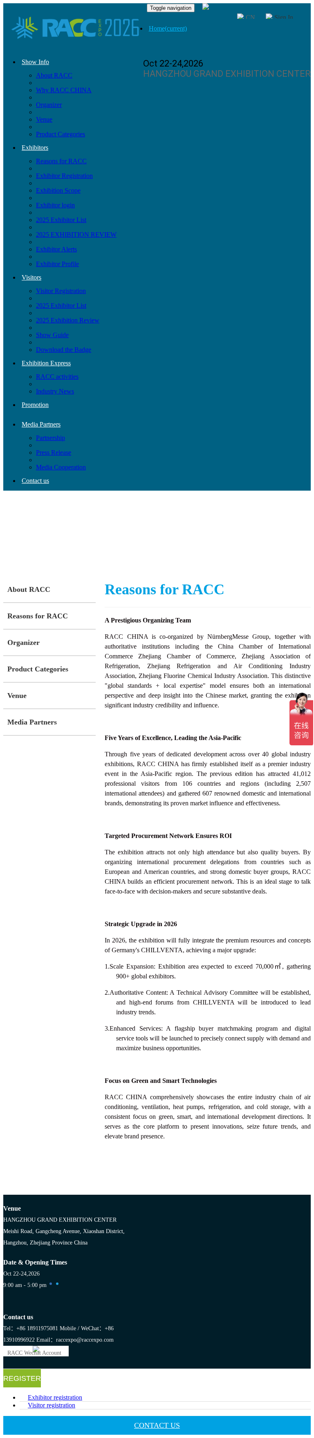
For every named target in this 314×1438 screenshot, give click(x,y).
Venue (44, 119)
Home (168, 28)
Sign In (283, 17)
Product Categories (60, 134)
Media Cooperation (61, 467)
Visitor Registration (61, 290)
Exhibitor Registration (64, 175)
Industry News (55, 391)
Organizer (49, 104)
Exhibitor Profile (57, 263)
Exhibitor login (55, 205)
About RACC (54, 75)
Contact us (35, 480)
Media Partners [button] (41, 424)
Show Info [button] (35, 61)
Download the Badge (63, 349)
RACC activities (57, 376)
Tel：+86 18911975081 (30, 1328)
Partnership (50, 437)
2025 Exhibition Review (67, 320)
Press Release (53, 452)
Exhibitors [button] (35, 147)
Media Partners (32, 722)
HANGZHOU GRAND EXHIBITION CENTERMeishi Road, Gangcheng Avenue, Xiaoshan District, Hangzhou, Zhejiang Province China (64, 1231)
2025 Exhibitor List (61, 219)
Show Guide (52, 334)
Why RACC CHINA (64, 90)
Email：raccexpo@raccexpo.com (75, 1340)
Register (22, 1378)
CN (250, 17)
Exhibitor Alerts (56, 249)
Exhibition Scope (58, 190)
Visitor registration (51, 1405)
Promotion (35, 404)
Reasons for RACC (61, 161)
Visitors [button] (31, 277)
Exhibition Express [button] (46, 363)
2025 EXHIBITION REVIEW (76, 234)
